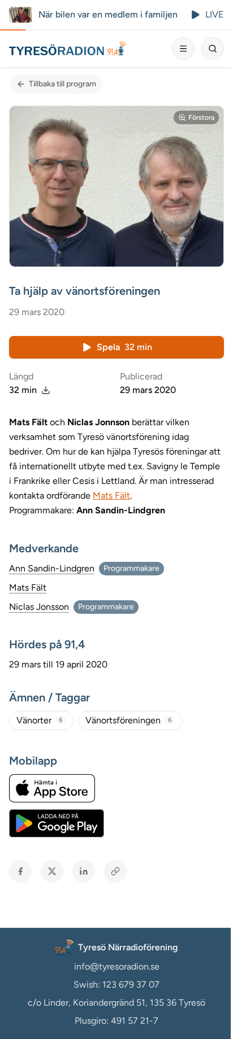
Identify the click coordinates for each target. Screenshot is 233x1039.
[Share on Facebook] (20, 871)
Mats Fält (111, 495)
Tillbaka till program (62, 84)
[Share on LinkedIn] (83, 871)
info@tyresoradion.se (116, 966)
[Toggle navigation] (183, 48)
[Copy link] (115, 871)
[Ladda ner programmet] (45, 390)
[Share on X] (52, 871)
